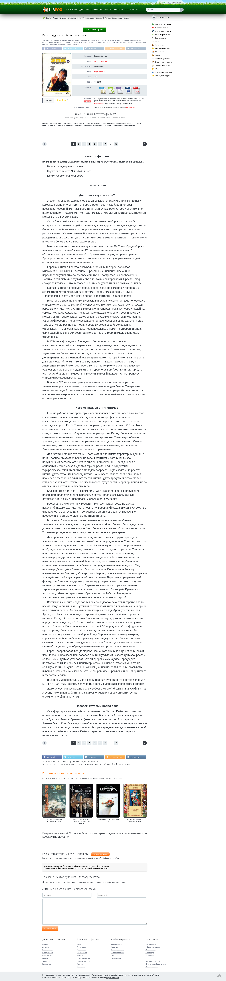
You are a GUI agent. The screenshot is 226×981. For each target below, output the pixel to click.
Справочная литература (163, 62)
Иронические (47, 950)
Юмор (157, 69)
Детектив (45, 947)
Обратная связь (151, 967)
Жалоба (87, 101)
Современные (116, 955)
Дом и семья (159, 52)
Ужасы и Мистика (83, 961)
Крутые (45, 958)
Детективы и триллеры (89, 10)
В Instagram (93, 48)
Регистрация (176, 2)
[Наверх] (219, 976)
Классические (47, 955)
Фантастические (117, 950)
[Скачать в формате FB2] (103, 93)
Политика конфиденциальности (157, 964)
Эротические (116, 958)
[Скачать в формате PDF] (136, 93)
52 (116, 144)
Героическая (82, 947)
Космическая (82, 953)
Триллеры (46, 961)
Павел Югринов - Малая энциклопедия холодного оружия (81, 821)
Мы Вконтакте (136, 48)
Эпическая (81, 967)
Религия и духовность (163, 59)
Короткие (114, 947)
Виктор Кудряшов (100, 61)
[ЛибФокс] (52, 9)
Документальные (161, 38)
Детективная (81, 950)
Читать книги (71, 10)
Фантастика (130, 10)
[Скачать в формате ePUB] (111, 93)
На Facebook (51, 48)
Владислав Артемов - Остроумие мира (135, 820)
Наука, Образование (162, 35)
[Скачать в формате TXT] (119, 93)
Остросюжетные (117, 953)
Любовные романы (112, 10)
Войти (164, 2)
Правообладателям (153, 961)
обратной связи (112, 978)
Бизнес (157, 55)
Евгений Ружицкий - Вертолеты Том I (108, 820)
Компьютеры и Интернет (164, 72)
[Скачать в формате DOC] (128, 93)
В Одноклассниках (116, 48)
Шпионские (46, 964)
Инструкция (130, 107)
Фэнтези (80, 964)
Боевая (79, 944)
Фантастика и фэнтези (163, 24)
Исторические (47, 953)
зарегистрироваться (69, 868)
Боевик (45, 944)
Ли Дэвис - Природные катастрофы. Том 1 (54, 820)
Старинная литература (163, 65)
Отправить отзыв (50, 929)
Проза (157, 41)
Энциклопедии (99, 72)
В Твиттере (72, 48)
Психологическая (83, 958)
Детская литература (162, 48)
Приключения (160, 45)
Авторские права (94, 29)
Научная (80, 955)
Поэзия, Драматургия (162, 76)
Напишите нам (99, 104)
